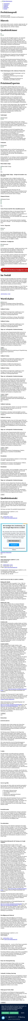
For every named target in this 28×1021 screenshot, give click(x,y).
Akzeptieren (14, 544)
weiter (2, 347)
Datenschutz (8, 552)
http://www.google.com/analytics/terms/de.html (11, 704)
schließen (3, 713)
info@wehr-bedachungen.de (10, 518)
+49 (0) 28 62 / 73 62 (8, 516)
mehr (22, 1013)
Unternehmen (6, 3)
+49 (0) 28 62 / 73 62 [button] (5, 293)
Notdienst (5, 6)
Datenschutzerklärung (16, 1019)
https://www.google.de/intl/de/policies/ (9, 705)
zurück (2, 394)
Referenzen (6, 7)
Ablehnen (5, 1013)
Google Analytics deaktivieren (7, 699)
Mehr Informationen (14, 540)
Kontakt (5, 8)
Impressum (3, 552)
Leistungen (5, 5)
